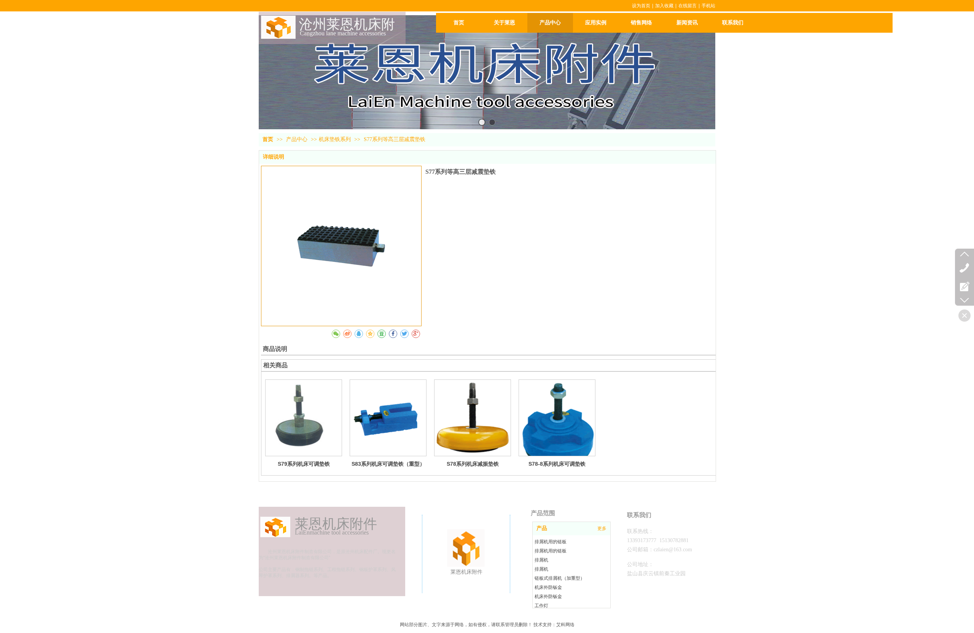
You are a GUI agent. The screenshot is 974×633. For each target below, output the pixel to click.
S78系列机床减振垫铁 (473, 464)
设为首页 (641, 5)
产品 (541, 528)
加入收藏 (664, 5)
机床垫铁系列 (335, 139)
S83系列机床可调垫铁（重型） (388, 464)
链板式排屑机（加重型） (560, 578)
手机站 (708, 5)
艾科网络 (565, 624)
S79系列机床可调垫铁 (304, 464)
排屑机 (541, 560)
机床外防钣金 (548, 587)
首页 (268, 139)
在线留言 (687, 5)
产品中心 (297, 139)
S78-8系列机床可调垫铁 (557, 464)
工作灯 (541, 605)
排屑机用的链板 (551, 541)
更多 (601, 528)
